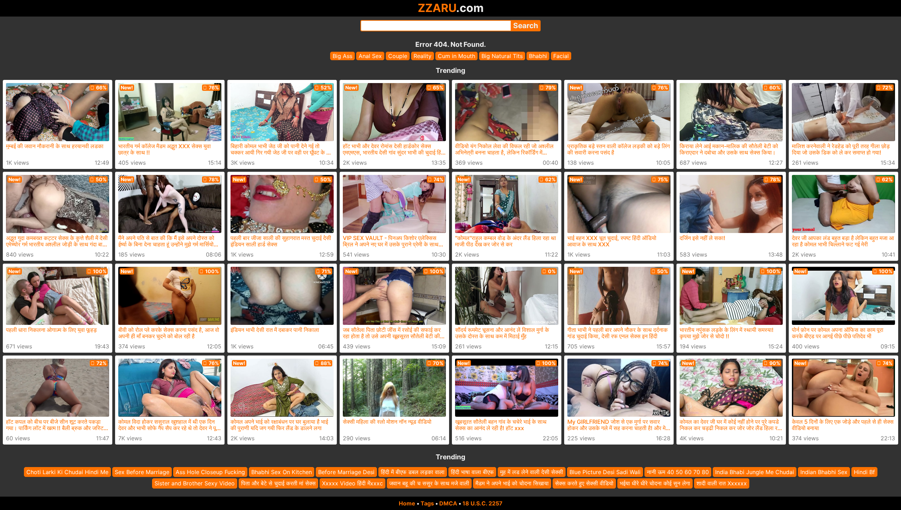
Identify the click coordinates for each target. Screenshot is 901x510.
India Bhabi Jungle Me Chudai (754, 472)
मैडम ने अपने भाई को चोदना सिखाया (512, 483)
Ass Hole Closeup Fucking (210, 472)
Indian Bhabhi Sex (824, 472)
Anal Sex (370, 55)
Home (407, 503)
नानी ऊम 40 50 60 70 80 (678, 472)
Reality (422, 55)
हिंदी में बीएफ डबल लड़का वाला (413, 472)
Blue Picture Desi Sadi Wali (605, 472)
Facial (561, 55)
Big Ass (342, 55)
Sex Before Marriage (142, 472)
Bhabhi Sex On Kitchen (281, 472)
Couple (397, 55)
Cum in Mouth (456, 55)
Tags (427, 503)
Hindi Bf (864, 472)
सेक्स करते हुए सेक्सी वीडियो (584, 483)
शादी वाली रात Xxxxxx (722, 483)
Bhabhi (538, 55)
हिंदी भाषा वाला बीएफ (472, 472)
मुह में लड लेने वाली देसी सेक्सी (531, 472)
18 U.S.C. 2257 (482, 503)
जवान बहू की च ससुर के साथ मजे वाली (429, 483)
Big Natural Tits (502, 55)
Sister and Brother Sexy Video (195, 483)
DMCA (448, 503)
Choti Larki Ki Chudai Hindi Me (67, 472)
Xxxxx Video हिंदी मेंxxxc (352, 483)
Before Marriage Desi (346, 472)
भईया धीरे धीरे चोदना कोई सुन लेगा (655, 483)
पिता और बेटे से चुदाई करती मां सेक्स (278, 483)
